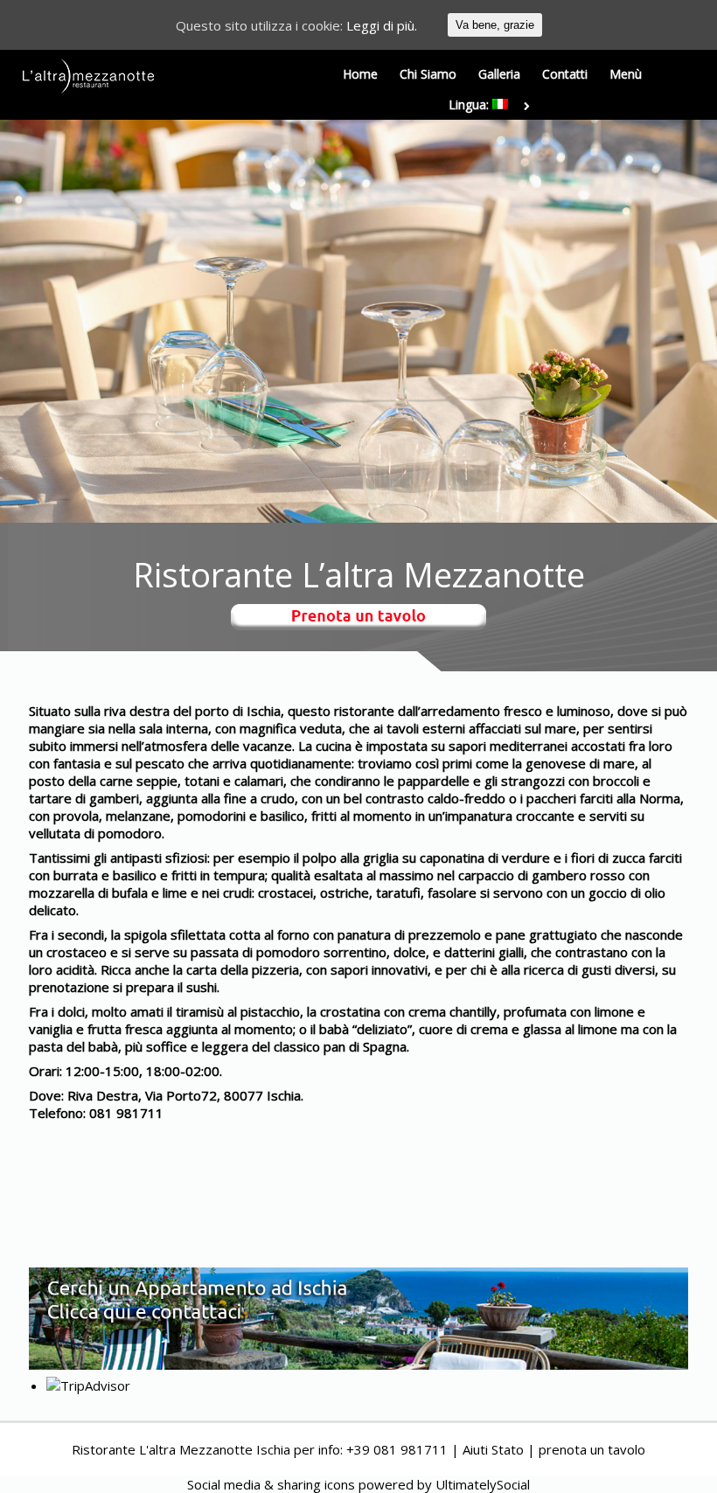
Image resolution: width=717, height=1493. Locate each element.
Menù (625, 74)
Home (360, 74)
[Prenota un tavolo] (358, 619)
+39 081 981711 (397, 1449)
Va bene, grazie (495, 24)
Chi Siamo (428, 74)
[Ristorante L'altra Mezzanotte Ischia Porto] (88, 76)
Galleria (499, 74)
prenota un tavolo (592, 1449)
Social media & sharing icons (272, 1484)
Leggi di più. (381, 25)
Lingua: (470, 104)
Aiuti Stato (493, 1449)
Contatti (565, 74)
